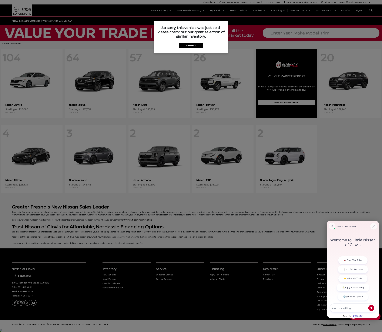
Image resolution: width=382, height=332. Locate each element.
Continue (191, 45)
